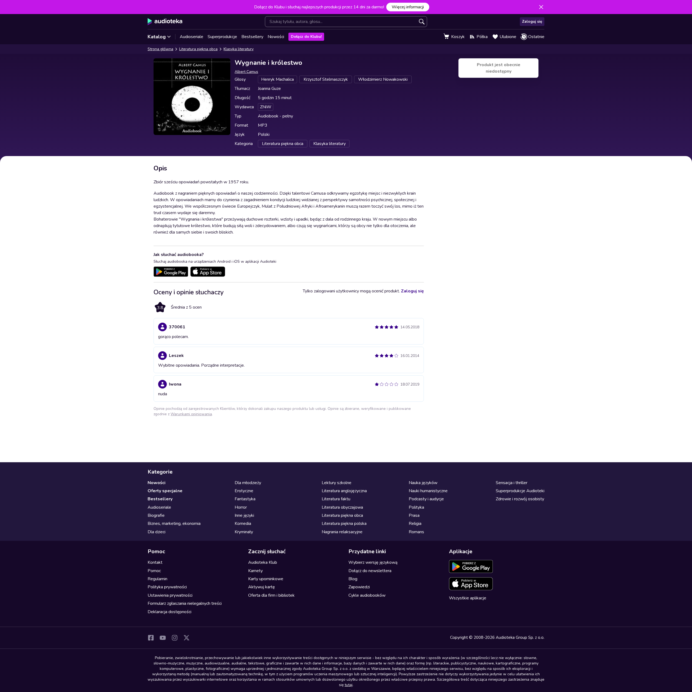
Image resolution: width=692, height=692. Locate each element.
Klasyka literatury (239, 49)
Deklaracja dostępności (169, 612)
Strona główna (160, 49)
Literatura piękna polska (344, 523)
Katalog (157, 36)
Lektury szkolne (336, 483)
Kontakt (155, 562)
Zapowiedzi (359, 587)
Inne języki (244, 515)
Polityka (416, 507)
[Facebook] (151, 637)
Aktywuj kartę (261, 587)
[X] (186, 637)
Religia (415, 523)
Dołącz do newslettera (369, 571)
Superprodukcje (222, 37)
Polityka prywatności (167, 587)
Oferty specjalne (165, 491)
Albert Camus (246, 71)
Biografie (156, 515)
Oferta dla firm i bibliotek (271, 595)
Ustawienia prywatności (170, 595)
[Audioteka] (165, 21)
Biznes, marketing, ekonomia (174, 523)
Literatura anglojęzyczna (344, 491)
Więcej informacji (408, 7)
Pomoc (154, 571)
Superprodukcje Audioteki (520, 491)
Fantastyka (245, 499)
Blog (352, 579)
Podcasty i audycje (426, 499)
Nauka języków (423, 483)
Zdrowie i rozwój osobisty (520, 499)
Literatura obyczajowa (342, 507)
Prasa (414, 515)
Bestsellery (252, 37)
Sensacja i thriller (511, 483)
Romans (416, 532)
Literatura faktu (336, 499)
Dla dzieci (156, 532)
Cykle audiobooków (366, 595)
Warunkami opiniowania (191, 414)
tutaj (348, 684)
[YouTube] (162, 637)
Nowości (276, 37)
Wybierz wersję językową (372, 562)
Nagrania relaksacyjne (342, 532)
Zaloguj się (532, 21)
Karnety (255, 571)
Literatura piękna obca (198, 49)
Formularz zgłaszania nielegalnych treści (185, 603)
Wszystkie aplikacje (467, 598)
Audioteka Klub (262, 562)
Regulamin (157, 579)
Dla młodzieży (248, 483)
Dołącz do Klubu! (306, 36)
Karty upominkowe (265, 579)
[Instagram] (174, 637)
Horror (241, 507)
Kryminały (244, 532)
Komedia (243, 523)
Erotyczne (244, 491)
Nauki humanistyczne (428, 491)
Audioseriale (191, 37)
